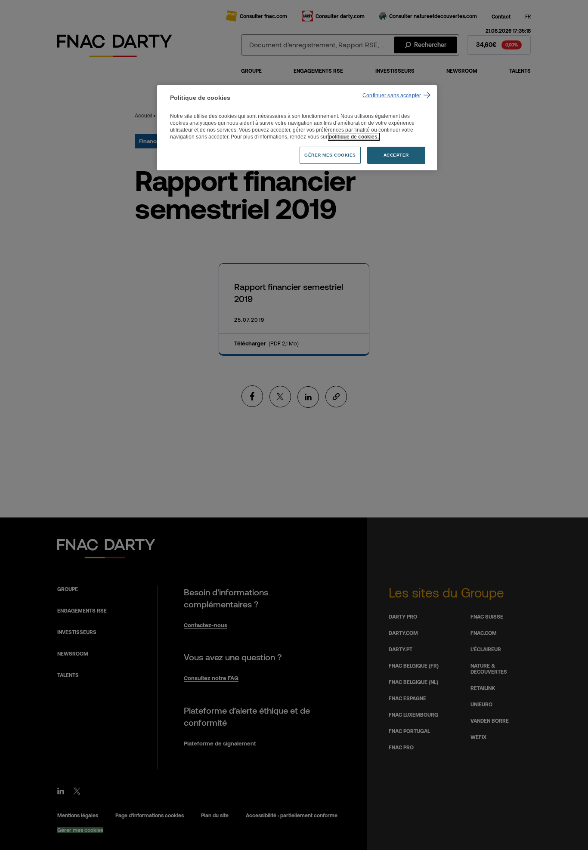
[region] (297, 128)
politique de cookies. (354, 137)
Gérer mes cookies (330, 155)
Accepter (396, 155)
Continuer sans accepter (391, 95)
